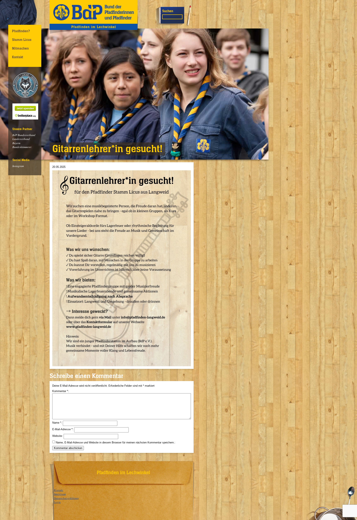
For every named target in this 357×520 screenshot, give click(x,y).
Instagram (18, 166)
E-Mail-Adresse (62, 429)
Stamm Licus (21, 40)
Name (56, 422)
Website (57, 435)
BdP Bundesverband (23, 135)
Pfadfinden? (21, 31)
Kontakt (17, 57)
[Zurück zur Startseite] (93, 12)
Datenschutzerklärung (66, 498)
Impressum (60, 494)
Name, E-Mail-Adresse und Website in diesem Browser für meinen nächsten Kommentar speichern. (115, 442)
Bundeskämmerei (21, 147)
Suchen (167, 11)
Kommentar (60, 391)
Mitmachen (20, 48)
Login (57, 502)
